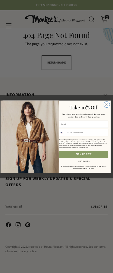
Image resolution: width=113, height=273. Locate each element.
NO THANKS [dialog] (83, 160)
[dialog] (107, 104)
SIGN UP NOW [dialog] (83, 154)
